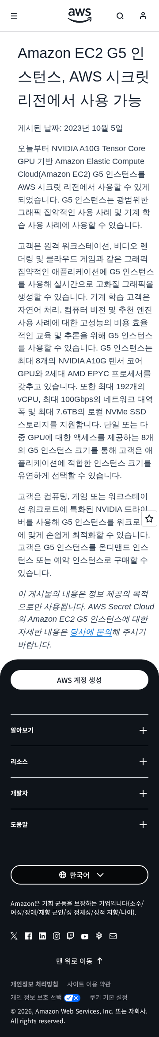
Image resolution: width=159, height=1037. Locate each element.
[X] (14, 937)
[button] (79, 680)
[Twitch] (70, 937)
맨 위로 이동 (74, 960)
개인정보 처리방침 (34, 983)
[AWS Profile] (143, 16)
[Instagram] (56, 937)
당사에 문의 (91, 632)
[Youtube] (84, 937)
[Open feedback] (149, 518)
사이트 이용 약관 (89, 983)
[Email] (113, 937)
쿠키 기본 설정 (109, 997)
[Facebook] (28, 937)
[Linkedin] (42, 937)
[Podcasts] (98, 937)
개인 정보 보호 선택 (36, 997)
